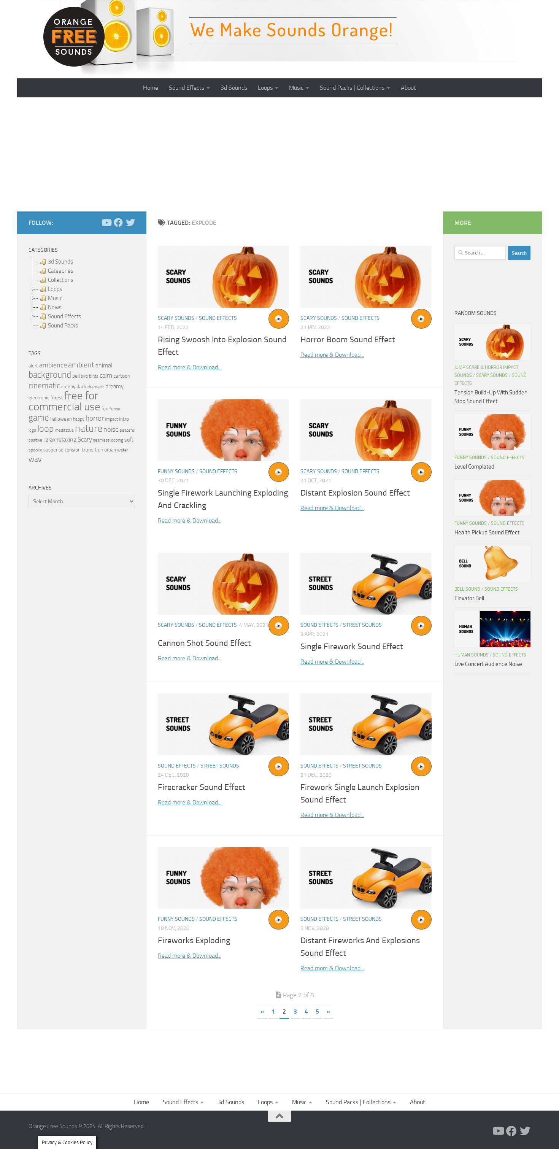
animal (104, 365)
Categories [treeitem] (60, 270)
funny (115, 409)
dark (81, 386)
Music (296, 87)
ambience (53, 365)
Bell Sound (467, 589)
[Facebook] (118, 222)
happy (78, 419)
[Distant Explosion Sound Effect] (366, 430)
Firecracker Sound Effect (201, 787)
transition (92, 450)
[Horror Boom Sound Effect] (366, 277)
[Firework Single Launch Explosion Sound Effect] (366, 724)
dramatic (95, 386)
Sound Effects (186, 87)
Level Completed (474, 466)
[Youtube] (106, 222)
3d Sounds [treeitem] (60, 261)
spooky (35, 450)
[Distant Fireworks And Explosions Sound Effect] (366, 878)
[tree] (82, 293)
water (122, 450)
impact (111, 419)
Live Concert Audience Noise (488, 664)
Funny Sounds (176, 471)
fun (105, 409)
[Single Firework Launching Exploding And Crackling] (223, 430)
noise (111, 429)
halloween (61, 419)
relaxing (66, 439)
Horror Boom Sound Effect (347, 340)
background (50, 375)
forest (57, 397)
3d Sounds (234, 87)
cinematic (44, 386)
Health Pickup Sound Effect (486, 532)
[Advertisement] (279, 154)
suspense (53, 450)
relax (49, 439)
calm (106, 375)
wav (35, 459)
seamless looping (108, 440)
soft (128, 440)
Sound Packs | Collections (352, 87)
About (408, 87)
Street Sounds (362, 625)
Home (150, 87)
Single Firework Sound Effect (351, 647)
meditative (64, 430)
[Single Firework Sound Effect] (366, 584)
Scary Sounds (176, 318)
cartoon (121, 376)
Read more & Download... (189, 367)
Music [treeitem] (55, 298)
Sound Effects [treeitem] (64, 316)
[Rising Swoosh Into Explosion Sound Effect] (223, 277)
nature (88, 428)
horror (95, 418)
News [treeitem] (55, 307)
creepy (68, 386)
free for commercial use (64, 401)
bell (76, 376)
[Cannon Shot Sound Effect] (223, 584)
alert (33, 366)
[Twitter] (130, 222)
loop (45, 428)
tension (73, 450)
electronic (39, 397)
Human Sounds (471, 655)
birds (93, 376)
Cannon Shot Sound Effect (204, 643)
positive (35, 440)
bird (84, 376)
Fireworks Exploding (194, 941)
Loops (265, 87)
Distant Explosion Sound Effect (355, 493)
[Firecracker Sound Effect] (223, 724)
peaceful (127, 430)
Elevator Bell (469, 598)
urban (110, 450)
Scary (85, 439)
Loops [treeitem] (55, 289)
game (39, 418)
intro (124, 419)
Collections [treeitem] (60, 280)
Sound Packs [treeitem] (63, 325)
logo (32, 430)
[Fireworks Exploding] (223, 878)
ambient (81, 365)
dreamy (114, 386)
